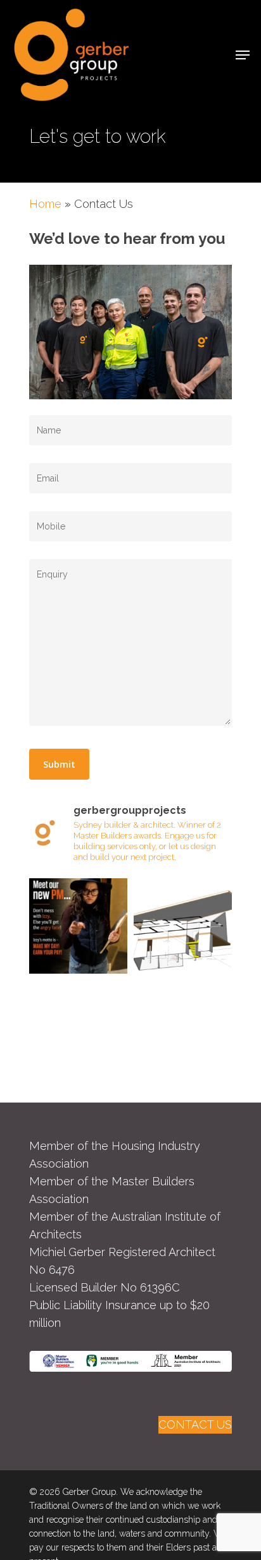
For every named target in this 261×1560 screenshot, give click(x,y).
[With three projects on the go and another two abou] (78, 927)
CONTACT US (195, 1424)
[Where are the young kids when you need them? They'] (183, 927)
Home (45, 203)
